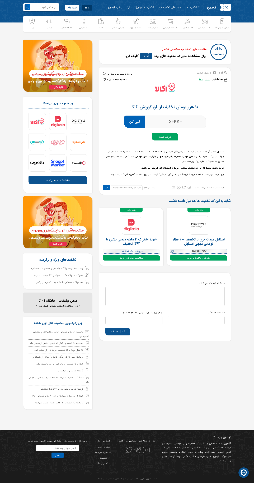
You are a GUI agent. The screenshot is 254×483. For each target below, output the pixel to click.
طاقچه (208, 456)
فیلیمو (165, 452)
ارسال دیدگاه (118, 331)
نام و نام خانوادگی (216, 313)
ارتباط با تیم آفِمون (119, 7)
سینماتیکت (225, 456)
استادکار (165, 456)
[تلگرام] (189, 188)
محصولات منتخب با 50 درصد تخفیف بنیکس (59, 282)
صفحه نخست (103, 447)
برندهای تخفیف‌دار (170, 7)
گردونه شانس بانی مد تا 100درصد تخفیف (62, 389)
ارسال (57, 455)
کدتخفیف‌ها (193, 7)
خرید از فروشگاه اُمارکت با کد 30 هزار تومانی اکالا (57, 396)
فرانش (193, 456)
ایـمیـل (142, 313)
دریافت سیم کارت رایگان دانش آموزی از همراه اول (57, 357)
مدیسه (174, 452)
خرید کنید (165, 136)
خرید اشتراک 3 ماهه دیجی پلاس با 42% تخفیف (131, 241)
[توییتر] (184, 188)
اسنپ (173, 448)
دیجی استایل (186, 452)
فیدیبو (216, 456)
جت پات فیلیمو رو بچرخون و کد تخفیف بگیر (59, 364)
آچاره (173, 456)
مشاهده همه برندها (57, 180)
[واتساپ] (179, 188)
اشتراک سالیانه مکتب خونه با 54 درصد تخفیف (58, 275)
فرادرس (200, 456)
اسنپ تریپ (225, 452)
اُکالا (146, 56)
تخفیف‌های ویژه (144, 7)
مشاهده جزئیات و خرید (198, 258)
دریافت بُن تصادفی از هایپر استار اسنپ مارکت (59, 403)
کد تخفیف (193, 443)
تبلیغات (103, 458)
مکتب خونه (182, 456)
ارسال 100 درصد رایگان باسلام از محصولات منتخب (57, 268)
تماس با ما (103, 463)
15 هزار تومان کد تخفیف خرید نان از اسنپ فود (58, 350)
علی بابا (166, 448)
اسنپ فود (211, 452)
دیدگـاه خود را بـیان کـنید (212, 283)
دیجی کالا (181, 448)
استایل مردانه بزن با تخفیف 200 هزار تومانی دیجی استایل (199, 241)
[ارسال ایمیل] (173, 188)
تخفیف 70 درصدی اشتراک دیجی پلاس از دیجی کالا (56, 343)
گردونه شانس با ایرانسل (70, 371)
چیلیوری (199, 452)
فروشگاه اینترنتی (203, 73)
